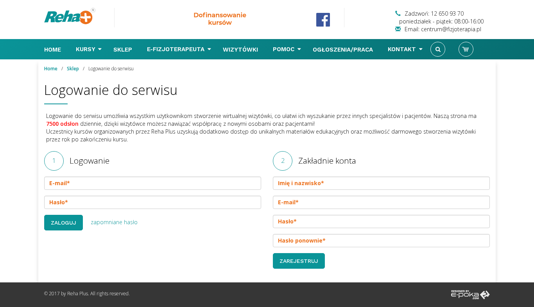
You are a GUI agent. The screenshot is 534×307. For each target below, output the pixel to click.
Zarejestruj (299, 261)
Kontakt (403, 49)
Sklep (123, 49)
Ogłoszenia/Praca (344, 49)
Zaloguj (63, 223)
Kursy (86, 49)
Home (53, 49)
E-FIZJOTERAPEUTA (176, 49)
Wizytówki (241, 49)
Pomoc (284, 49)
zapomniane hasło (114, 222)
